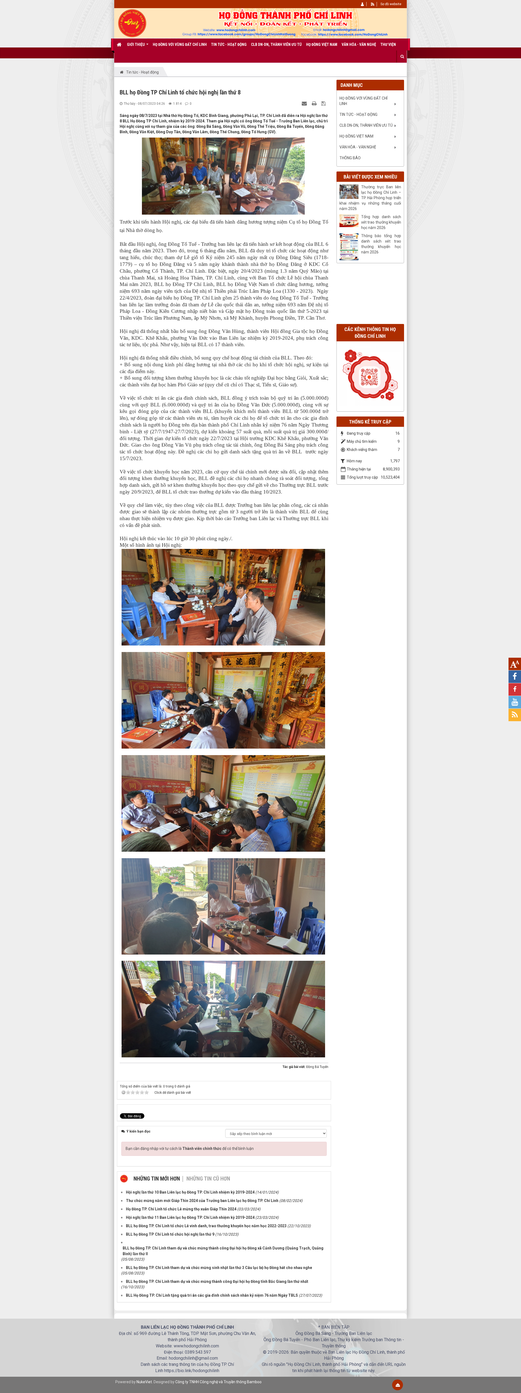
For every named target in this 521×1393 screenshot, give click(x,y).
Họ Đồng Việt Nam (356, 136)
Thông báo (350, 158)
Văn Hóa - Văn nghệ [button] (359, 44)
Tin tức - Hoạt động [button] (229, 44)
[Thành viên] (362, 4)
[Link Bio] (371, 375)
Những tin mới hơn (157, 1178)
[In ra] (315, 103)
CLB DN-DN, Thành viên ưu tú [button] (276, 44)
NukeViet (144, 1382)
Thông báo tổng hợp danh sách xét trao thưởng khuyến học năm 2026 (381, 244)
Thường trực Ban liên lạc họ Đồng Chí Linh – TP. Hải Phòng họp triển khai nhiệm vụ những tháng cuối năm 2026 (370, 198)
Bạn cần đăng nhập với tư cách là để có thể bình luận (190, 1148)
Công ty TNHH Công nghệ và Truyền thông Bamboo (218, 1382)
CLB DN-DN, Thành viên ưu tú (366, 125)
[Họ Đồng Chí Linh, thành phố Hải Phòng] (132, 23)
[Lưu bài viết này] (324, 103)
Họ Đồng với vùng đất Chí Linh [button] (180, 44)
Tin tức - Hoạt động (358, 114)
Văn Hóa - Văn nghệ (357, 147)
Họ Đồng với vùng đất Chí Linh (363, 101)
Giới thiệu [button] (136, 44)
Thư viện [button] (388, 44)
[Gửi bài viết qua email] (305, 103)
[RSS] (372, 4)
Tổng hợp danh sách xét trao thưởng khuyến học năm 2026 (381, 222)
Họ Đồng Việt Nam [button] (321, 44)
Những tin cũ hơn (208, 1178)
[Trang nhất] (120, 44)
